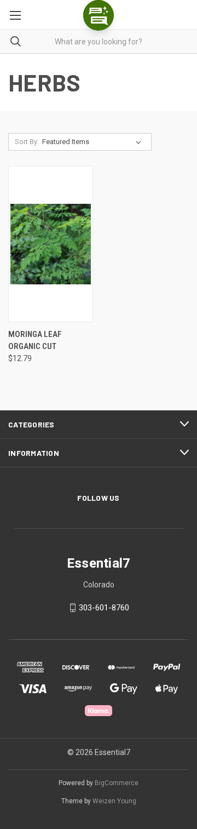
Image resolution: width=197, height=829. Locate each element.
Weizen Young (114, 801)
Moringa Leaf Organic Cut (35, 340)
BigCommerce (116, 783)
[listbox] (93, 142)
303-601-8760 (104, 608)
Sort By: (27, 142)
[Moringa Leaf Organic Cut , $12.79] (50, 244)
